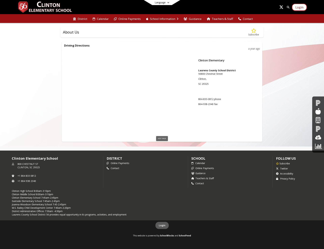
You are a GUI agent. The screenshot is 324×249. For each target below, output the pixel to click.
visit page (162, 138)
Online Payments (120, 163)
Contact (115, 168)
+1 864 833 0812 (27, 175)
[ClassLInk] (318, 137)
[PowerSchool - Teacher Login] (318, 129)
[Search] (287, 7)
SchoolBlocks (167, 235)
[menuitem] (80, 18)
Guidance (200, 173)
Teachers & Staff (204, 178)
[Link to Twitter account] (281, 7)
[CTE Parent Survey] (318, 146)
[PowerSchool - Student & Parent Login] (318, 103)
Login (162, 225)
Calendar (200, 163)
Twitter (284, 168)
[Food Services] (318, 111)
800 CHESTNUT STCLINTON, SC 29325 (29, 165)
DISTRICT (114, 158)
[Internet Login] (318, 120)
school (198, 158)
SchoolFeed (185, 235)
